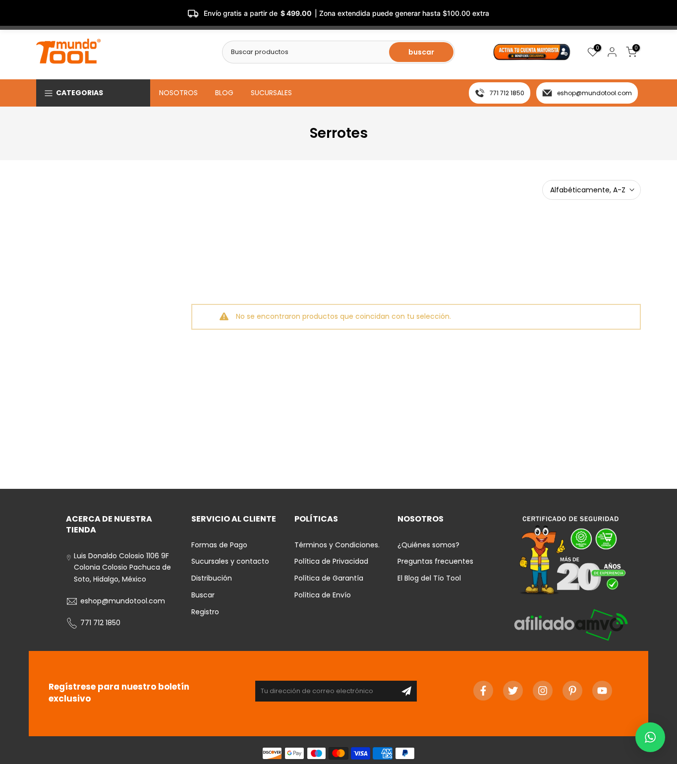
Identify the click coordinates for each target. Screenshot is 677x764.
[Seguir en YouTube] (602, 691)
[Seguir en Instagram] (543, 691)
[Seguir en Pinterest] (572, 691)
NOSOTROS (178, 93)
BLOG (224, 93)
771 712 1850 (507, 93)
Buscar (203, 595)
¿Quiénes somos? (428, 545)
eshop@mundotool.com (594, 93)
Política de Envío (322, 595)
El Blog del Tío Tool (429, 578)
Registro (205, 612)
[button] (650, 737)
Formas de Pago (219, 545)
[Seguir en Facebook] (483, 691)
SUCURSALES (271, 93)
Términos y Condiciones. (337, 545)
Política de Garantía (328, 578)
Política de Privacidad (331, 561)
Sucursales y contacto (230, 561)
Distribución (211, 578)
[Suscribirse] (406, 691)
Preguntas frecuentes (435, 561)
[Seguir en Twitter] (513, 691)
